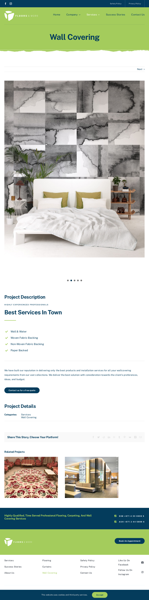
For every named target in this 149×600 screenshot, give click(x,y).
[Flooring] (31, 458)
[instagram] (11, 3)
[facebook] (5, 3)
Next (139, 69)
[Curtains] (91, 458)
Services (26, 414)
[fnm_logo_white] (21, 12)
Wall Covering (29, 417)
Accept (99, 595)
